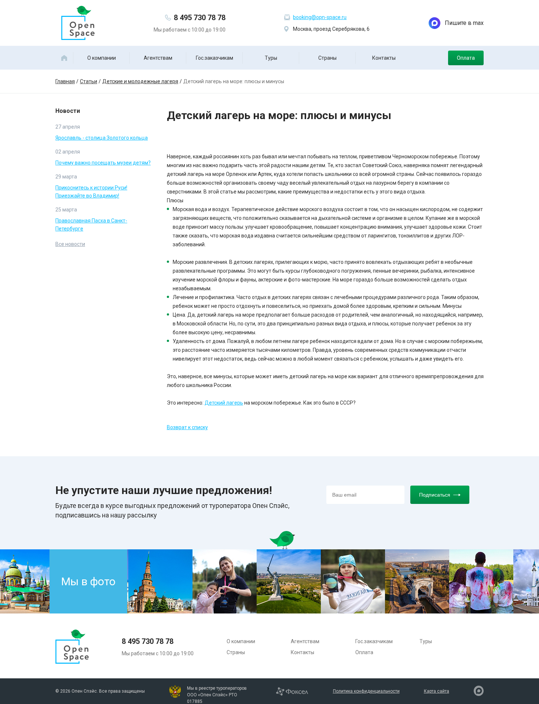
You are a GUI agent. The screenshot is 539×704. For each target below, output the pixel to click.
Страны (327, 58)
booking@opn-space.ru (319, 17)
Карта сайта (436, 691)
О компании (101, 58)
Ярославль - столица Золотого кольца (101, 138)
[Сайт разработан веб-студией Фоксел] (292, 690)
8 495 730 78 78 (199, 17)
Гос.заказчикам (214, 58)
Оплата (466, 58)
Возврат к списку (187, 427)
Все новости (70, 244)
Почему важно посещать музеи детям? (103, 163)
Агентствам (158, 58)
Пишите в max (464, 22)
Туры (271, 58)
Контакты (384, 58)
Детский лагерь (224, 403)
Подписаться (434, 495)
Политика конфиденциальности (366, 691)
